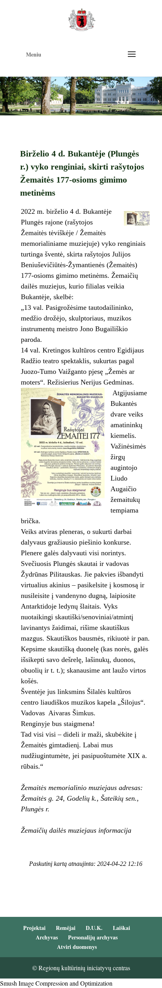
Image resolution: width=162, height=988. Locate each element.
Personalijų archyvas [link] (93, 937)
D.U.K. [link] (94, 928)
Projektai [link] (34, 928)
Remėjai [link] (65, 928)
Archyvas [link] (47, 937)
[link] (82, 19)
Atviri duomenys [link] (77, 947)
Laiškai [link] (121, 928)
